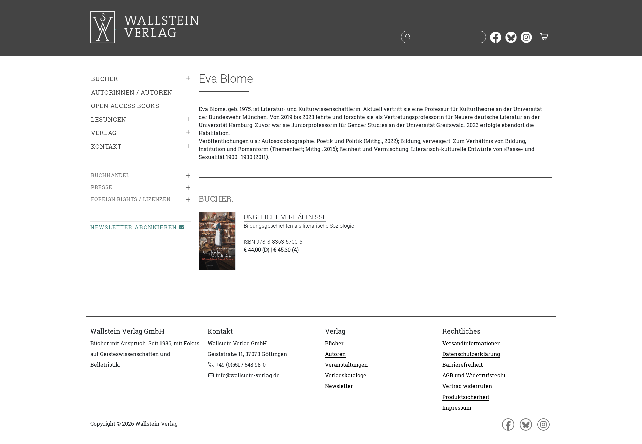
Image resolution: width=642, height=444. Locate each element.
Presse (101, 187)
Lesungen (108, 119)
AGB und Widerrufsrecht (474, 375)
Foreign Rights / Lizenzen (131, 199)
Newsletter (339, 386)
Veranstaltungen (346, 364)
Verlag (104, 133)
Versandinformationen (471, 343)
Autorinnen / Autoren (131, 92)
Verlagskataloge (345, 375)
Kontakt (106, 146)
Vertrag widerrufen (467, 386)
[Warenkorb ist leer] (544, 37)
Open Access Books (125, 106)
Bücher (104, 79)
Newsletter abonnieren (133, 227)
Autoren (335, 354)
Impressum (456, 407)
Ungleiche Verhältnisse (285, 217)
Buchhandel (110, 175)
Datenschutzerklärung (471, 354)
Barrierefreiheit (462, 364)
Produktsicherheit (465, 397)
